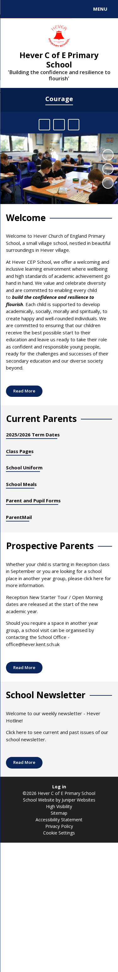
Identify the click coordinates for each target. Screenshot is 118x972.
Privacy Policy (59, 826)
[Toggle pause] (44, 124)
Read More (24, 391)
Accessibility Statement (59, 820)
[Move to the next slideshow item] (108, 182)
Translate (52, 10)
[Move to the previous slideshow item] (108, 169)
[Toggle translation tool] (28, 9)
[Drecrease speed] (59, 124)
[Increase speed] (73, 124)
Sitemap (59, 813)
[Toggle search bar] (12, 9)
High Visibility (59, 806)
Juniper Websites (77, 800)
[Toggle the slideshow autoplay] (108, 154)
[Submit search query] (76, 8)
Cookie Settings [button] (59, 833)
